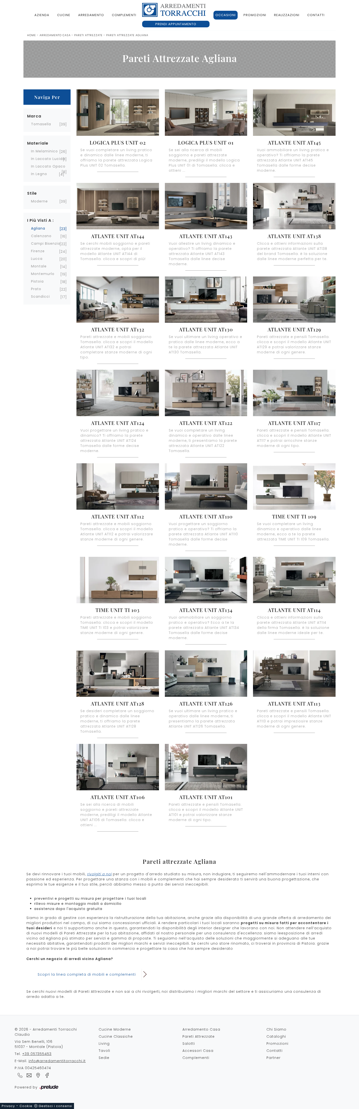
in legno (39, 173)
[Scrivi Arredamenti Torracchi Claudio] (28, 1075)
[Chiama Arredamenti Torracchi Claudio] (19, 1075)
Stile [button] (32, 193)
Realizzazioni (286, 15)
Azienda (41, 15)
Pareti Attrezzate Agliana (127, 35)
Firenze (38, 251)
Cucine (63, 15)
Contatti (316, 15)
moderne (39, 201)
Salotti (188, 1043)
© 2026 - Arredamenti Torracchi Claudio (46, 1032)
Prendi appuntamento (175, 24)
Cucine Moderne (115, 1029)
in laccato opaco (48, 166)
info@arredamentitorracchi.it (57, 1060)
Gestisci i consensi (55, 1106)
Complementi (124, 15)
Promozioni (254, 15)
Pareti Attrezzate (88, 35)
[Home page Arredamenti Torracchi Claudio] (174, 10)
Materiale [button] (37, 143)
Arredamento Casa (55, 35)
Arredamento (91, 15)
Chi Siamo (276, 1029)
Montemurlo (42, 273)
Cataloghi (276, 1036)
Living (104, 1043)
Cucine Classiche (116, 1036)
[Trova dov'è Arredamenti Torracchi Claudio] (37, 1075)
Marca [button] (34, 116)
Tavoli (104, 1050)
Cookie (26, 1106)
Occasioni (225, 15)
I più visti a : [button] (40, 220)
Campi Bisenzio (45, 243)
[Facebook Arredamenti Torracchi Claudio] (46, 1075)
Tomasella (41, 124)
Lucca (36, 258)
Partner (273, 1057)
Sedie (104, 1057)
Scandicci (40, 296)
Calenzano (41, 235)
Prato (36, 288)
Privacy (8, 1106)
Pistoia (37, 281)
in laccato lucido (48, 158)
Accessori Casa (197, 1050)
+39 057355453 (37, 1053)
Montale (39, 266)
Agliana (38, 228)
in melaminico (44, 151)
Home (31, 35)
